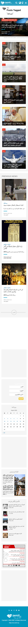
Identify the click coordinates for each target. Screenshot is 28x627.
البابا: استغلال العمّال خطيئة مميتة (13, 205)
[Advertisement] (14, 333)
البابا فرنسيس (6, 108)
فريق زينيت (6, 214)
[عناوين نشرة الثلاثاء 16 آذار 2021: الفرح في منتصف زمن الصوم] (14, 137)
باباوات (8, 244)
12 (10, 421)
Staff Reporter (7, 258)
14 (17, 421)
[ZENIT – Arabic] (8, 3)
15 (20, 421)
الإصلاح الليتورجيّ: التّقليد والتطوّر (15, 519)
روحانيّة (5, 203)
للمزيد (14, 312)
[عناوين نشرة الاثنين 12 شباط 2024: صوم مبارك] (14, 51)
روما (4, 43)
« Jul (4, 432)
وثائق (5, 244)
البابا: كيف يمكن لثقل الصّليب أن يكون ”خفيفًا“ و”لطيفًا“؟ (16, 527)
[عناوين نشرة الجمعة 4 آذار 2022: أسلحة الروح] (14, 94)
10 (4, 421)
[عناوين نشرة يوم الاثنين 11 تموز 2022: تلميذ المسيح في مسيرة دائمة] (14, 73)
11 (7, 421)
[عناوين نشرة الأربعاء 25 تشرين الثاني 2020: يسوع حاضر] (14, 159)
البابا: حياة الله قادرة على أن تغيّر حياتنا (16, 511)
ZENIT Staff (4, 33)
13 (14, 421)
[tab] (8, 546)
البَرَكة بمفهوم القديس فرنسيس (15, 533)
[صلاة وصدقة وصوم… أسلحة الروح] (14, 116)
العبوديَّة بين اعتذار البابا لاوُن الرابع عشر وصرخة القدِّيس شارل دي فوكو (17, 505)
